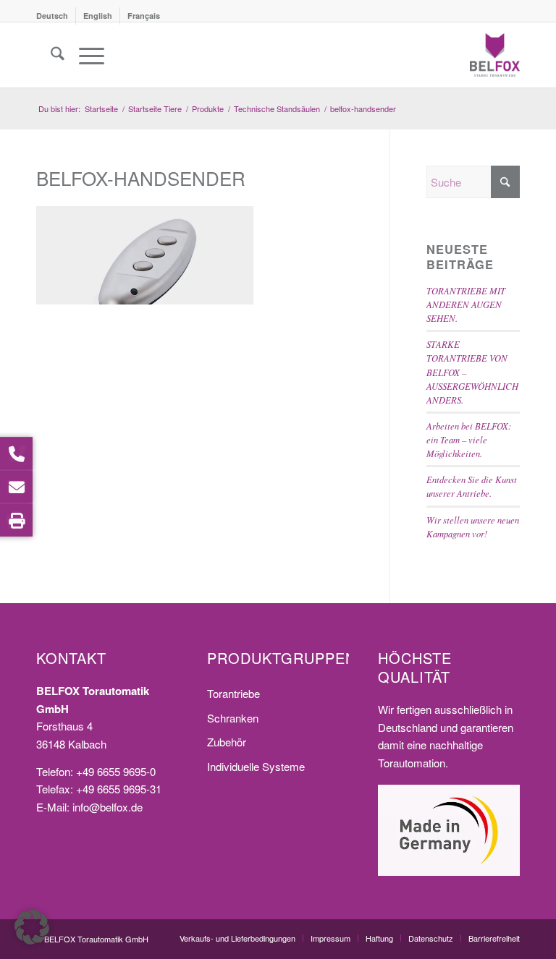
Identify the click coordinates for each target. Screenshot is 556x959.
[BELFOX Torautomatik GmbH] (495, 55)
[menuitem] (56, 16)
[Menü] (84, 55)
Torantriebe (233, 693)
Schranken (232, 717)
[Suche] (50, 55)
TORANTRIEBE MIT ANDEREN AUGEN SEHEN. (465, 304)
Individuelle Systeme (256, 766)
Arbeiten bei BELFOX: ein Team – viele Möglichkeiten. (468, 439)
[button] (32, 927)
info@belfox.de (107, 806)
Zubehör (226, 741)
